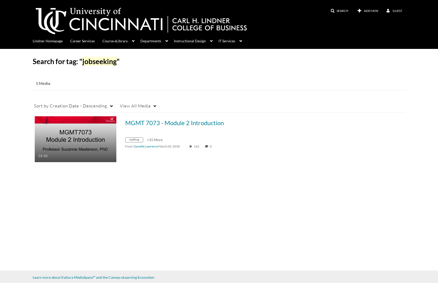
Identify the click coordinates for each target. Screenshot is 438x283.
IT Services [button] (226, 41)
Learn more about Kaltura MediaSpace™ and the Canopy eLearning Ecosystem (93, 277)
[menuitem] (51, 40)
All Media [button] (135, 105)
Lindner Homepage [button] (48, 41)
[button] (339, 10)
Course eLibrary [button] (115, 41)
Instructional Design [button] (190, 41)
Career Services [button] (82, 41)
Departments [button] (150, 41)
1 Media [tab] (43, 83)
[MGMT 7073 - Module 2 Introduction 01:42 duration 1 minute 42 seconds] (75, 139)
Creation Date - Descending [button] (70, 105)
